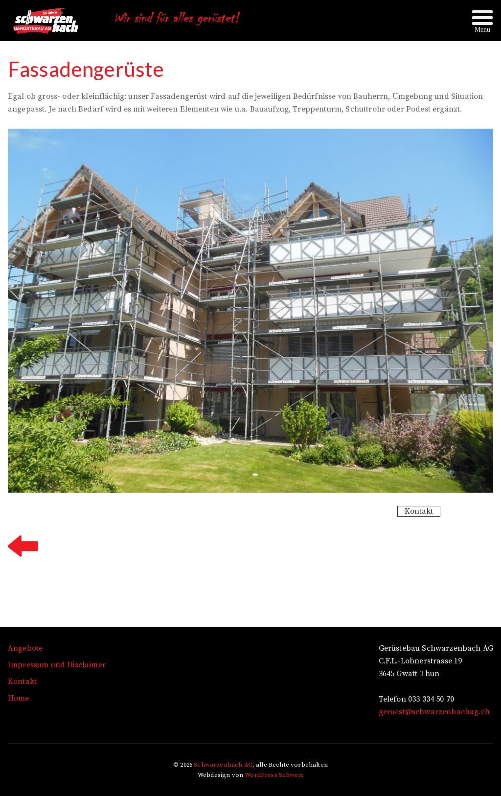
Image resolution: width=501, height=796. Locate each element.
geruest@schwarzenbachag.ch (434, 712)
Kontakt (419, 511)
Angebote (25, 648)
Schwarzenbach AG (223, 765)
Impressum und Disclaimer (57, 665)
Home (18, 698)
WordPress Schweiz (274, 775)
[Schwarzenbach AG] (49, 30)
